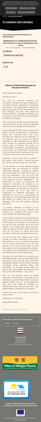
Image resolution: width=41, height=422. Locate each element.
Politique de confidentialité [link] (26, 12)
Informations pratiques (16, 15)
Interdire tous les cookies (27, 8)
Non (7, 323)
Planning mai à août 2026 (13, 55)
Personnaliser (11, 12)
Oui (17, 323)
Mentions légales (19, 403)
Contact (9, 403)
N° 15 (6, 66)
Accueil (5, 15)
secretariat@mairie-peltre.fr (23, 344)
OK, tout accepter (11, 8)
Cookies (34, 405)
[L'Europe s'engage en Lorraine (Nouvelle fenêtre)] (20, 412)
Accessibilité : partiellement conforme (17, 405)
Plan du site (31, 403)
